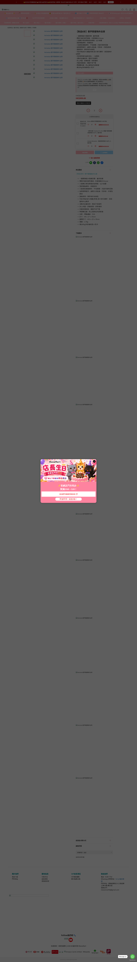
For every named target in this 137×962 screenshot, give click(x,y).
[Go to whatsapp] (132, 956)
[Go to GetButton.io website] (133, 960)
